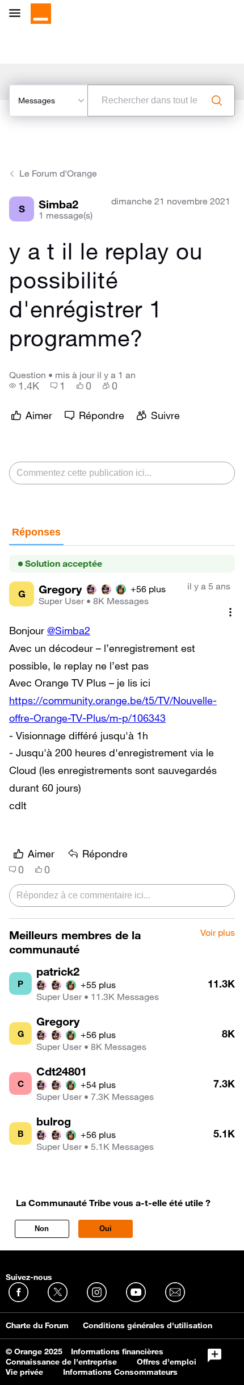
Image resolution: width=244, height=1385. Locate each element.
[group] (24, 385)
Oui (105, 1228)
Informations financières (117, 1351)
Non (42, 1228)
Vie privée (24, 1372)
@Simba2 (68, 630)
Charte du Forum (37, 1325)
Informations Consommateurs (120, 1372)
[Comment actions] (230, 611)
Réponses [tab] (36, 532)
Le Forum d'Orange (58, 173)
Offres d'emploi (166, 1362)
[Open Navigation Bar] (18, 13)
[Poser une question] (214, 1355)
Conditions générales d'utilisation (147, 1325)
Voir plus (217, 933)
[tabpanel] (122, 732)
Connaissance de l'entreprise (61, 1362)
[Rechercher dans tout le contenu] (217, 100)
